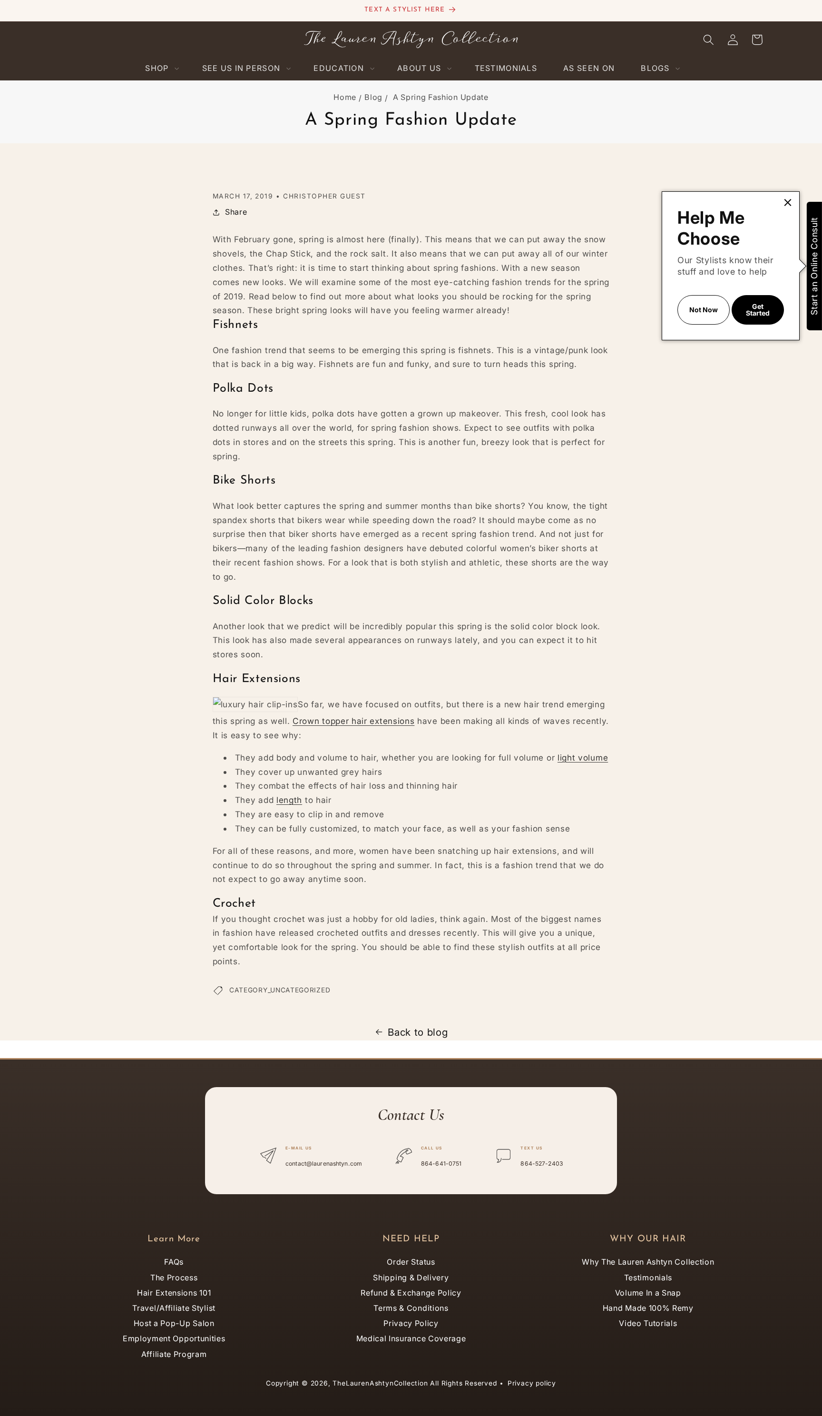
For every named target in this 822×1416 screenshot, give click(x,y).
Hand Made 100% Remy (648, 1308)
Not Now (703, 310)
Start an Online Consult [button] (814, 266)
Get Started (758, 309)
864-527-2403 (541, 1163)
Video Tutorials (648, 1323)
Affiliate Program (174, 1354)
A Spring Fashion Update (441, 97)
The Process (174, 1277)
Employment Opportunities (174, 1338)
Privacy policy (532, 1383)
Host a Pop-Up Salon (174, 1323)
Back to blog (418, 1032)
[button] (160, 68)
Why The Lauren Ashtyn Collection (648, 1262)
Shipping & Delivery (411, 1277)
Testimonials (648, 1277)
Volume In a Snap (648, 1292)
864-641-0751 (441, 1163)
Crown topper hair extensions (353, 721)
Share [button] (236, 212)
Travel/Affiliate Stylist (173, 1308)
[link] (787, 202)
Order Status (411, 1262)
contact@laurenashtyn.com (323, 1163)
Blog (373, 97)
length (289, 800)
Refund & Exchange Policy (411, 1292)
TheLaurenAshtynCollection (380, 1383)
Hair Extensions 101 (174, 1292)
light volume (583, 757)
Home (344, 97)
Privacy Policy (411, 1323)
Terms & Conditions (410, 1308)
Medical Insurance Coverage (411, 1338)
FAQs (174, 1262)
